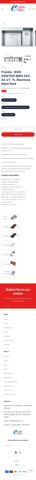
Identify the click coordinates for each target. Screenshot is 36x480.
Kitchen (6, 332)
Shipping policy (8, 386)
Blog (5, 369)
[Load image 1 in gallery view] (9, 59)
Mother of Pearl (8, 340)
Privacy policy (8, 373)
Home (5, 319)
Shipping (10, 93)
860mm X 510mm (9, 100)
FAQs (5, 365)
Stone (5, 323)
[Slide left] (2, 60)
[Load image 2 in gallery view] (18, 59)
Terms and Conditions (10, 382)
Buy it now (18, 134)
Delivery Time (8, 390)
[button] (2, 9)
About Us (7, 356)
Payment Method (9, 394)
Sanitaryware (8, 328)
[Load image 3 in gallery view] (27, 59)
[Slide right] (34, 60)
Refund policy (8, 377)
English (17, 464)
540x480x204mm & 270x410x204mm (15, 107)
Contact (6, 360)
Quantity (3, 118)
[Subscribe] (30, 306)
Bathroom (7, 336)
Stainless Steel (8, 114)
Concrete (7, 344)
